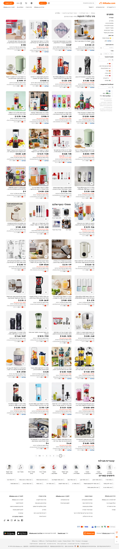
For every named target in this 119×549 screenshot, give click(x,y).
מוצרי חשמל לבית (83, 13)
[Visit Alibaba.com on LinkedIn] (19, 520)
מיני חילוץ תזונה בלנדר (92, 487)
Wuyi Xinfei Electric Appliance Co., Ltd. (61, 341)
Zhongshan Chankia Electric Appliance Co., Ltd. (39, 121)
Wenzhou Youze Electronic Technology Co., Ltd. (61, 304)
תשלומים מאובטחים (87, 499)
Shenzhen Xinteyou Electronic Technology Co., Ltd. (84, 159)
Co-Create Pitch (111, 503)
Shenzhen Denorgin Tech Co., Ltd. (85, 121)
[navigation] (105, 234)
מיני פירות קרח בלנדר (41, 479)
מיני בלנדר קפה (71, 479)
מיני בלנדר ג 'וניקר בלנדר (25, 479)
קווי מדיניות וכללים (87, 516)
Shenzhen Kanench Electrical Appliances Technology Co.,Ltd (61, 195)
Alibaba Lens (106, 533)
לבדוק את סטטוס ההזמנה (16, 506)
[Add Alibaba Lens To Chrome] (89, 533)
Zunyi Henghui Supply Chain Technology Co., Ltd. (61, 160)
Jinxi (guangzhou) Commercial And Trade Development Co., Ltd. (84, 340)
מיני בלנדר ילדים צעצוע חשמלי (91, 483)
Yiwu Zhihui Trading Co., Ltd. (86, 234)
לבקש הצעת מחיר (64, 503)
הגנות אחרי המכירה (87, 509)
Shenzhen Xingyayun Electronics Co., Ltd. (84, 268)
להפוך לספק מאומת (18, 509)
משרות (114, 509)
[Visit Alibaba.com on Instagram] (12, 520)
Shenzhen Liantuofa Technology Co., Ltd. (16, 305)
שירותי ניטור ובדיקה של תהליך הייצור (83, 513)
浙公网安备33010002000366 (88, 546)
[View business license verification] (75, 546)
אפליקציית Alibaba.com (35, 533)
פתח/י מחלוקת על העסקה (39, 506)
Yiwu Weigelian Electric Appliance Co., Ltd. (61, 269)
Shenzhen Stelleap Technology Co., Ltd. (61, 121)
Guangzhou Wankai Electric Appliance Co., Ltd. (16, 48)
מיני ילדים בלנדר (107, 483)
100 (40, 455)
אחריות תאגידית (111, 506)
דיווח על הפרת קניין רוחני (40, 513)
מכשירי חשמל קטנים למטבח (69, 13)
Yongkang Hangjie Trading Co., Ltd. (62, 85)
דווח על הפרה (42, 516)
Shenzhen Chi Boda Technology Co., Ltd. (16, 120)
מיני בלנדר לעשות (63, 483)
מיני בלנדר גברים (27, 483)
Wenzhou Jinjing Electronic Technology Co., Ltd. (16, 230)
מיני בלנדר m (75, 483)
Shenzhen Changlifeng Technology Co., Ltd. (39, 196)
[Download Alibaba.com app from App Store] (22, 533)
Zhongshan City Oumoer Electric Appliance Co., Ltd (39, 340)
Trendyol (78, 541)
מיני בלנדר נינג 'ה (107, 487)
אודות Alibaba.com (110, 496)
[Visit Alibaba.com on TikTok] (5, 520)
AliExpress (34, 541)
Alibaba (93, 13)
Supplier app (61, 533)
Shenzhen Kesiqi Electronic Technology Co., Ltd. (16, 159)
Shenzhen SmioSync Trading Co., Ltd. (84, 196)
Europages (85, 541)
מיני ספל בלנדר (14, 483)
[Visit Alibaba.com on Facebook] (22, 520)
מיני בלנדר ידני (50, 483)
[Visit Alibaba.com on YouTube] (8, 520)
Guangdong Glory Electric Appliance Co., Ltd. (39, 84)
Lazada (59, 541)
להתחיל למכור (19, 503)
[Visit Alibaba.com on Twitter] (15, 520)
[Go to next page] (36, 455)
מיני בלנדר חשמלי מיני (57, 479)
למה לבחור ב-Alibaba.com (109, 499)
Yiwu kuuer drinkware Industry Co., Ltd (16, 340)
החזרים (44, 509)
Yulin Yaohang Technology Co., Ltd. (39, 269)
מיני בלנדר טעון (84, 479)
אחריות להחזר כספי (87, 503)
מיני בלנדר (38, 483)
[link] (116, 532)
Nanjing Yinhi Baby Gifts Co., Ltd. (85, 304)
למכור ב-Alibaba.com (17, 499)
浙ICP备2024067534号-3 (104, 546)
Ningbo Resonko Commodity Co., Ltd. (39, 232)
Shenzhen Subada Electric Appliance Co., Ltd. (84, 48)
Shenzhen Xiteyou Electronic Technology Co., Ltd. (16, 84)
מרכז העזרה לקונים (41, 499)
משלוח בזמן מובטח (87, 506)
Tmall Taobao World (51, 541)
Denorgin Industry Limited (18, 268)
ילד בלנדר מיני (10, 479)
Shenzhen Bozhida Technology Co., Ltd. (84, 85)
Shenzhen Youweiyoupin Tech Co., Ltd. (39, 50)
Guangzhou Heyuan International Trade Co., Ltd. (39, 304)
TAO (73, 541)
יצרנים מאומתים (65, 499)
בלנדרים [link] (57, 13)
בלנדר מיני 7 (109, 479)
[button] (49, 3)
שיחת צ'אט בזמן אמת (40, 503)
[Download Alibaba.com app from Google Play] (9, 533)
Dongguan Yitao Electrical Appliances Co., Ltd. (61, 48)
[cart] (26, 3)
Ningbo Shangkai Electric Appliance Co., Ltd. (39, 159)
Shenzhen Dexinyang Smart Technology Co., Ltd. (16, 195)
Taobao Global (66, 541)
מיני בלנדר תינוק (97, 479)
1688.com (41, 541)
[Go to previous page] (64, 455)
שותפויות (20, 513)
